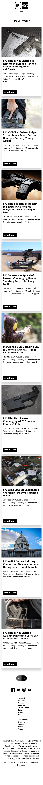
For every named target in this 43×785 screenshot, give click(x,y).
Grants (20, 712)
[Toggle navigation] (21, 12)
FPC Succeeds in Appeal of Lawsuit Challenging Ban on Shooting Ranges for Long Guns (20, 279)
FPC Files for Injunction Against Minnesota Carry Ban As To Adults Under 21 (20, 635)
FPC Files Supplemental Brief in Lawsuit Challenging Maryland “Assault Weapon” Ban (20, 208)
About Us (21, 705)
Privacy (20, 727)
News (20, 710)
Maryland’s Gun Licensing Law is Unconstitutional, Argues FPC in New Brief (21, 349)
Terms (20, 729)
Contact (21, 724)
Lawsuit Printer (24, 708)
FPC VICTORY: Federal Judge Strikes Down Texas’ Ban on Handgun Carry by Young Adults (19, 136)
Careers (21, 703)
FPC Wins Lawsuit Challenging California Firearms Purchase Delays (21, 492)
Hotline (20, 715)
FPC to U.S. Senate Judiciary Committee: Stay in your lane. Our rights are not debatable (20, 564)
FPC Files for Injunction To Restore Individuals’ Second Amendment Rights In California (19, 65)
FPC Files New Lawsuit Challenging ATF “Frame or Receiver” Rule (19, 421)
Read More (10, 92)
